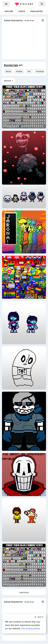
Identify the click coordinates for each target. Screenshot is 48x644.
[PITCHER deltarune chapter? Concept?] (24, 520)
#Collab (19, 71)
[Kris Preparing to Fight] (24, 322)
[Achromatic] (24, 157)
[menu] (6, 3)
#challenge (40, 71)
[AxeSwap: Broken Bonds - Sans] (24, 421)
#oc (29, 71)
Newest (7, 81)
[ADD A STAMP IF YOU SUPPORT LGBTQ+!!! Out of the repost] (24, 277)
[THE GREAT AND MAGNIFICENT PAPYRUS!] (24, 474)
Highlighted (36, 11)
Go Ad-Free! (29, 21)
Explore (9, 11)
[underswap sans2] (24, 197)
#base (8, 71)
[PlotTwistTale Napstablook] (24, 368)
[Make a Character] (24, 107)
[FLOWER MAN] (24, 232)
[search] (41, 3)
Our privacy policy (30, 628)
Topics (21, 11)
